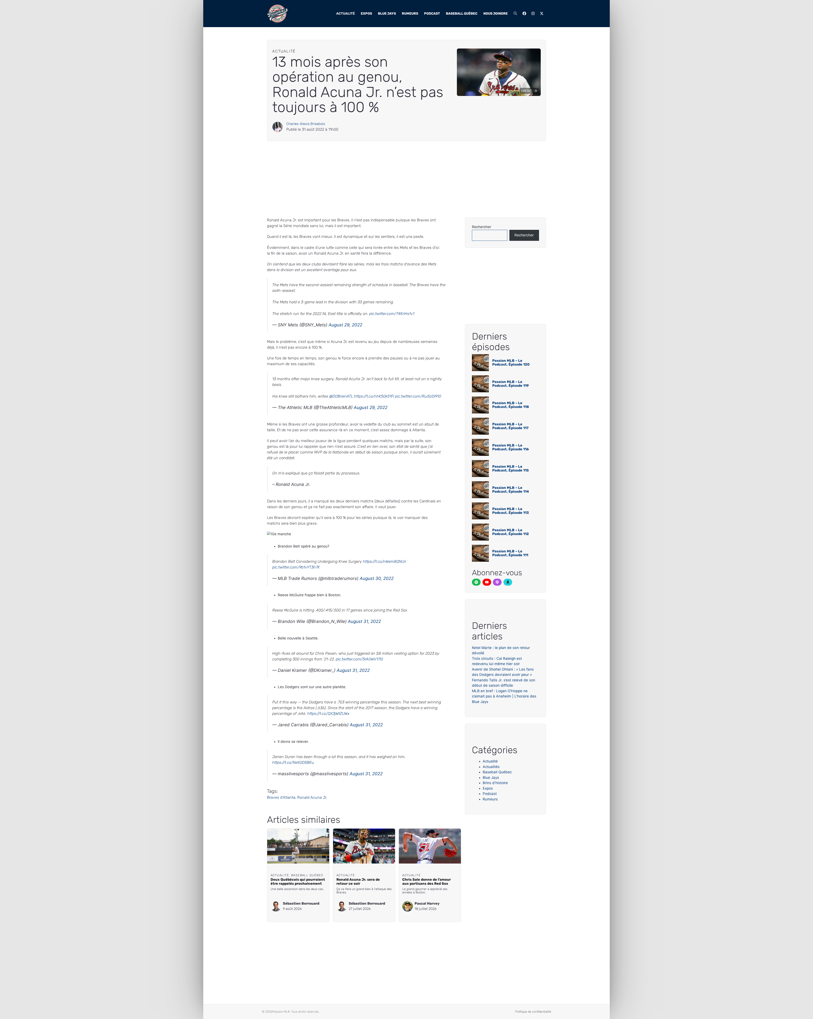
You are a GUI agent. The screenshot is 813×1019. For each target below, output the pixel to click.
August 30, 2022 (377, 578)
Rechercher (481, 227)
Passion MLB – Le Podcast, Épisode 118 (510, 405)
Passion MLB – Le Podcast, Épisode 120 (511, 362)
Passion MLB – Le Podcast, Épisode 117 (510, 426)
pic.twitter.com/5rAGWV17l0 (359, 659)
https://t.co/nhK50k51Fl (374, 396)
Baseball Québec (461, 13)
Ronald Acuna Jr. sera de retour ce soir (358, 882)
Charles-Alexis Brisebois (305, 124)
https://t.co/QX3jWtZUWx (328, 713)
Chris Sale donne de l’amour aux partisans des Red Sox (426, 882)
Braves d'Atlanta (281, 797)
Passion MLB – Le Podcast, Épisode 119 (510, 384)
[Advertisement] (394, 179)
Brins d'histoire (495, 783)
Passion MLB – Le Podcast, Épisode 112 (510, 532)
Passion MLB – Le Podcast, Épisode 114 (510, 490)
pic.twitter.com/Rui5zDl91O (418, 396)
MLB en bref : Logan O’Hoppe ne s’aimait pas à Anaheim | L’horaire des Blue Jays (504, 696)
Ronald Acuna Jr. (312, 797)
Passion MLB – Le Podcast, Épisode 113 (510, 511)
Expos (366, 13)
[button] (515, 13)
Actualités (491, 767)
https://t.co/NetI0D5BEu (293, 762)
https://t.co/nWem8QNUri (384, 561)
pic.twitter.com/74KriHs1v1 (391, 313)
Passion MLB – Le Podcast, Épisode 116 (510, 447)
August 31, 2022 (364, 621)
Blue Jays (387, 13)
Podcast (432, 13)
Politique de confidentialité (533, 1011)
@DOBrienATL (341, 396)
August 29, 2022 (345, 324)
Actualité (345, 13)
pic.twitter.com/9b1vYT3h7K (296, 567)
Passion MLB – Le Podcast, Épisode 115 (510, 468)
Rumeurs (410, 13)
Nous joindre (495, 13)
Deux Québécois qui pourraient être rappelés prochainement (298, 882)
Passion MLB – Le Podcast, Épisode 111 (510, 553)
